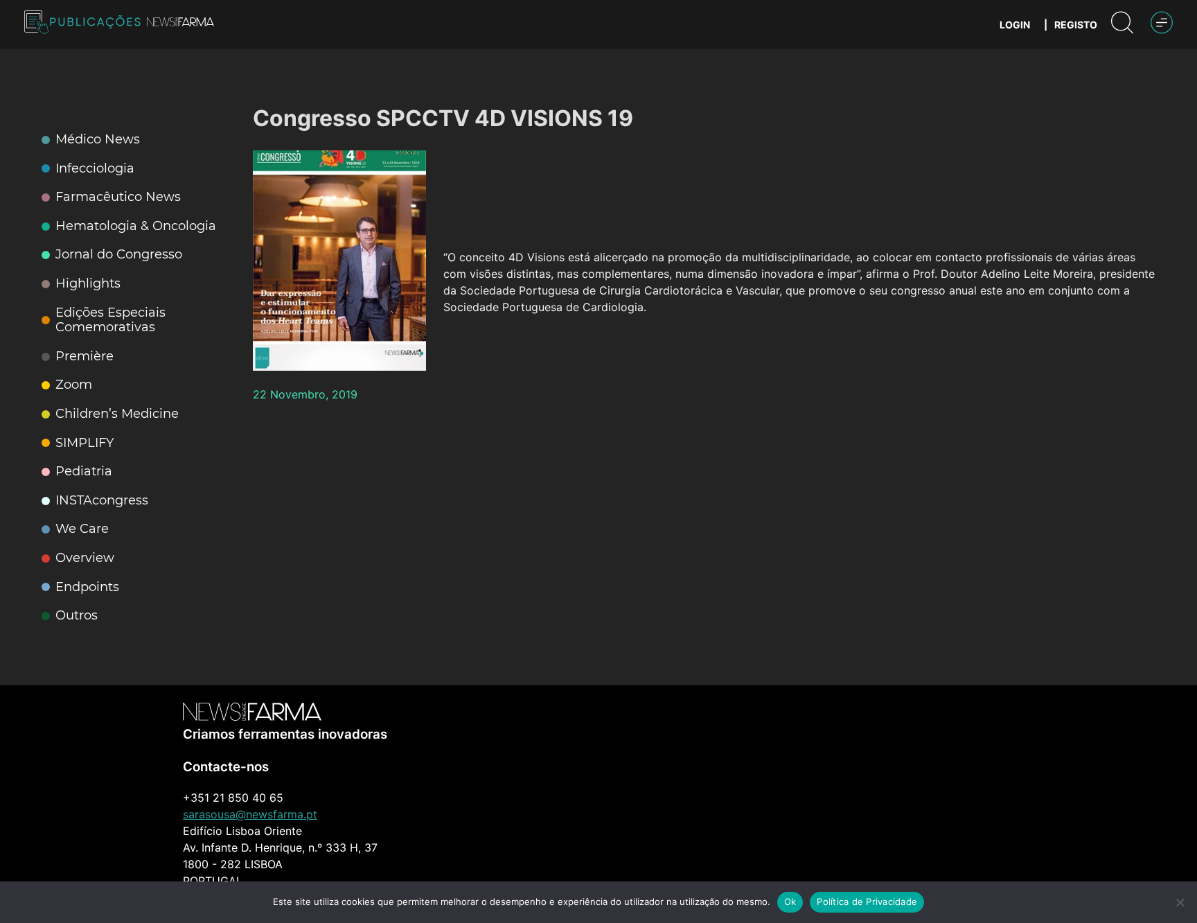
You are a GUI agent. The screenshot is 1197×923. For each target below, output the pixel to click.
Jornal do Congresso (118, 254)
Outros (76, 615)
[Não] (1180, 902)
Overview (84, 558)
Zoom (73, 385)
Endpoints (87, 587)
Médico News (97, 139)
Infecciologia (94, 168)
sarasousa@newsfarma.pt (250, 814)
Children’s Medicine (117, 414)
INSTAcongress (101, 500)
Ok (790, 901)
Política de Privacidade (867, 901)
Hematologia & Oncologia (135, 226)
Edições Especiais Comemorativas (110, 320)
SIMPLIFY (84, 443)
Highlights (88, 283)
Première (84, 356)
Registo (1075, 24)
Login (1015, 24)
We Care (82, 529)
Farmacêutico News (118, 197)
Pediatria (83, 471)
